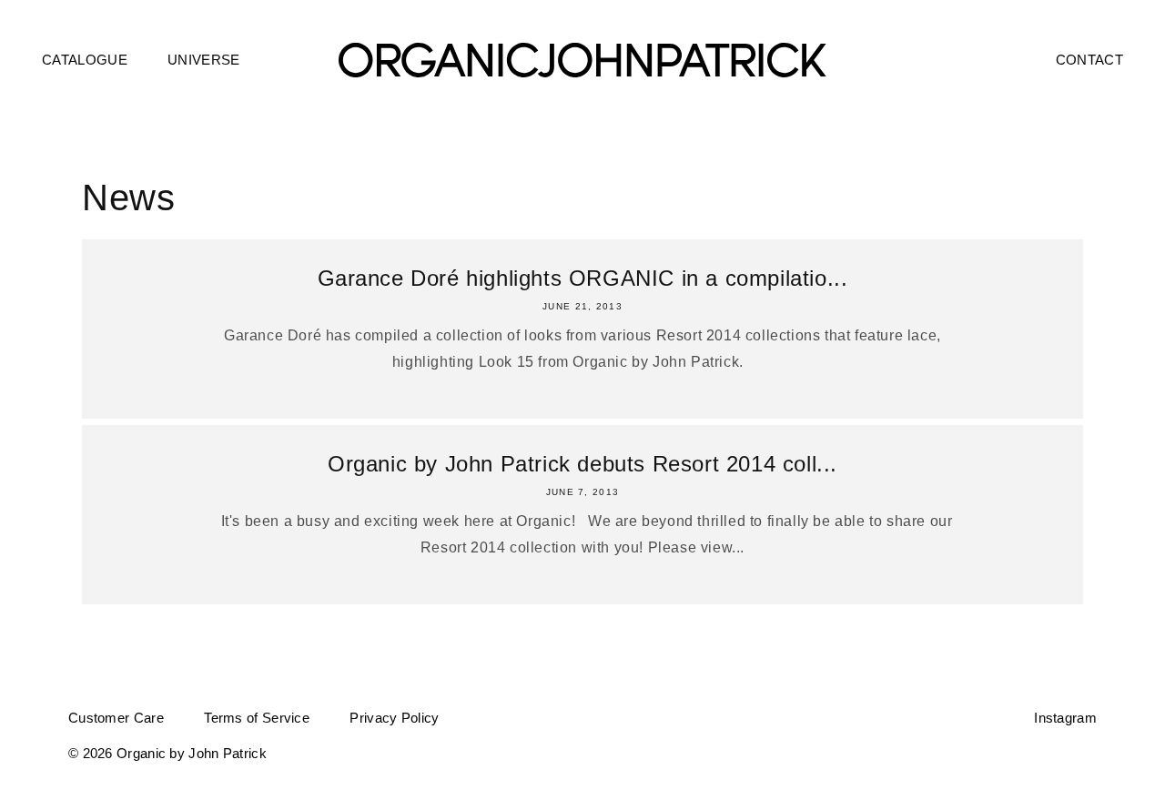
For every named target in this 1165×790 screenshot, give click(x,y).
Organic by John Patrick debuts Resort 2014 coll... (582, 463)
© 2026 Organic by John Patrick (167, 753)
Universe (203, 60)
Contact (1089, 60)
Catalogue (84, 60)
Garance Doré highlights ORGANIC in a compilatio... (583, 278)
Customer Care (116, 717)
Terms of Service (256, 717)
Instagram (1065, 717)
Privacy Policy (394, 717)
